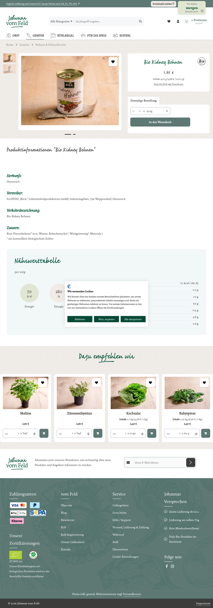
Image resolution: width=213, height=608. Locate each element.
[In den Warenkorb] (43, 433)
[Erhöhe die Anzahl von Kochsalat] (142, 433)
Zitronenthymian (79, 413)
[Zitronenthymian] (79, 393)
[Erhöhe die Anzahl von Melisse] (34, 433)
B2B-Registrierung (72, 534)
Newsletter (67, 520)
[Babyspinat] (187, 393)
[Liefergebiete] (202, 11)
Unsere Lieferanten (73, 542)
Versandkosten (132, 594)
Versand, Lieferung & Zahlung (130, 527)
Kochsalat (133, 413)
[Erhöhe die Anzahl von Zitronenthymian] (88, 433)
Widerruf (118, 534)
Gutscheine (119, 512)
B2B (63, 527)
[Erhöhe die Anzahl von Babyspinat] (196, 433)
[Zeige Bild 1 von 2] (68, 134)
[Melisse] (25, 393)
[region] (62, 95)
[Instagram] (172, 567)
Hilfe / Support (121, 520)
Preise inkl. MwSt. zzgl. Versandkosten (168, 84)
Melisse (25, 413)
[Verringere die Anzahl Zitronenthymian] (60, 433)
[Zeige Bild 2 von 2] (74, 134)
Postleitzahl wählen (162, 3)
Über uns (66, 505)
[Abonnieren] (190, 462)
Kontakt (66, 549)
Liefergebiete (120, 505)
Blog (64, 512)
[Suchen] (140, 21)
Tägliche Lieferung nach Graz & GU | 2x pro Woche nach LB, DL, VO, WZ (41, 3)
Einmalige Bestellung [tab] (143, 100)
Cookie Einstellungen (125, 556)
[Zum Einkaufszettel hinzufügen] (112, 61)
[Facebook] (167, 567)
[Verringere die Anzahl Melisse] (6, 433)
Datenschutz (120, 549)
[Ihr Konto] (178, 21)
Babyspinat (187, 413)
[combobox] (105, 21)
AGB (115, 542)
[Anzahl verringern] (133, 111)
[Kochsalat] (133, 393)
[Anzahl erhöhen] (167, 111)
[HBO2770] (70, 90)
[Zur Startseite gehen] (17, 21)
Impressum (203, 603)
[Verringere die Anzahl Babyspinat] (168, 433)
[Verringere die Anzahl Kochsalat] (114, 433)
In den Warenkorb (160, 122)
